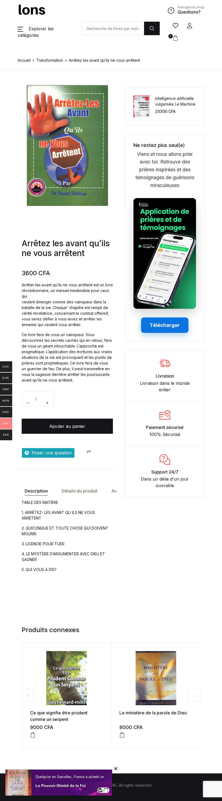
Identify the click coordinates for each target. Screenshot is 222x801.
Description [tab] (36, 491)
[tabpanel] (67, 145)
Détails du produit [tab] (79, 491)
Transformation (49, 60)
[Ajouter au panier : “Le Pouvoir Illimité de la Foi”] (106, 790)
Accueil (24, 60)
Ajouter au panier (67, 426)
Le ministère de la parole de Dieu (153, 712)
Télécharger (165, 325)
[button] (189, 25)
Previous (28, 695)
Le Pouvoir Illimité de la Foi (60, 785)
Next (194, 695)
